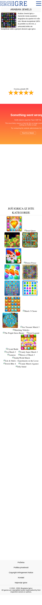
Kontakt (21, 578)
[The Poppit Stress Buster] (13, 333)
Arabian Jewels (21, 9)
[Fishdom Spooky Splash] (10, 327)
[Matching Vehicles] (21, 330)
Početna (21, 562)
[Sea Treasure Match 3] (29, 327)
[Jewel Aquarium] (12, 295)
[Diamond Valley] (30, 246)
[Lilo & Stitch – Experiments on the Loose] (21, 360)
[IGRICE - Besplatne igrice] (13, 6)
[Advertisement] (21, 55)
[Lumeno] (11, 355)
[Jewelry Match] (14, 230)
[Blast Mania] (12, 311)
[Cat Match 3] (10, 352)
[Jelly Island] (21, 366)
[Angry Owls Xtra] (12, 246)
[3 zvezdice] (21, 92)
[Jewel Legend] (33, 333)
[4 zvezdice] (26, 92)
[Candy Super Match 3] (28, 352)
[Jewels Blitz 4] (9, 363)
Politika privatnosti (21, 567)
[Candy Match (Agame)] (28, 363)
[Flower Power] (30, 263)
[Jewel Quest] (29, 230)
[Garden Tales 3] (13, 263)
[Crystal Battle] (12, 349)
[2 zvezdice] (15, 92)
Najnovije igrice (21, 583)
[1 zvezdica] (10, 92)
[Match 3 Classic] (30, 311)
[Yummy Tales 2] (12, 279)
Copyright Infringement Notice (21, 573)
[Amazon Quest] (30, 279)
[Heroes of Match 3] (26, 355)
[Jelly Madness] (30, 295)
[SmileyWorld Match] (21, 358)
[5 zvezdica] (31, 92)
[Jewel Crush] (28, 349)
